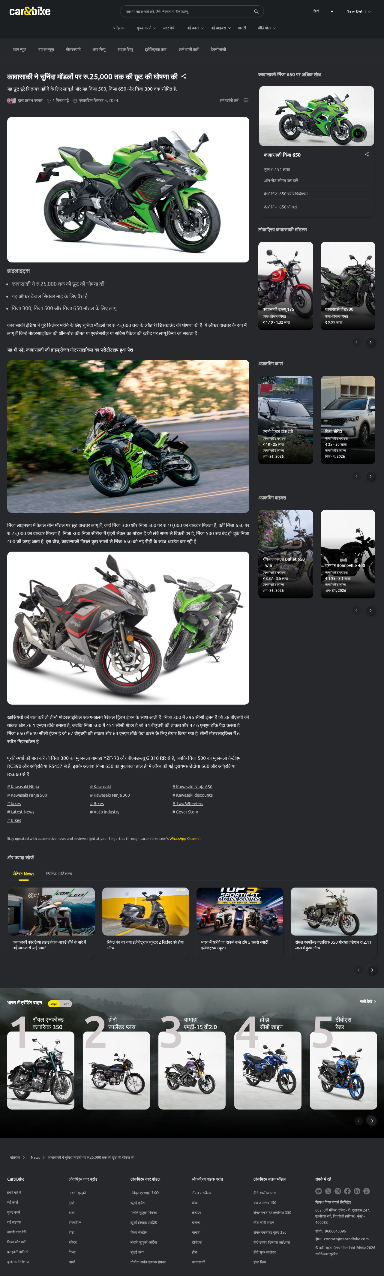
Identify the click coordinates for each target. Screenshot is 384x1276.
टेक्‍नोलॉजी (218, 49)
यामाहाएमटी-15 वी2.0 (200, 1023)
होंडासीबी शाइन (271, 1023)
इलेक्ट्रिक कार (155, 49)
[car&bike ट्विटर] (328, 1191)
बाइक (54, 1004)
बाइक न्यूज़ (46, 49)
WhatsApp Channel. (185, 838)
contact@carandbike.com (346, 1238)
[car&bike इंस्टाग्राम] (337, 1191)
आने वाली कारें (188, 49)
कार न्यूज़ (19, 49)
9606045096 (335, 1231)
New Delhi (356, 11)
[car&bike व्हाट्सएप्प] (366, 1191)
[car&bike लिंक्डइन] (357, 1191)
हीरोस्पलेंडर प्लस (121, 1023)
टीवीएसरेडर (343, 1023)
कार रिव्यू (99, 49)
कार (66, 1004)
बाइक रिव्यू (125, 49)
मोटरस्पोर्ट (73, 49)
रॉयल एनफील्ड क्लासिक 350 (48, 1023)
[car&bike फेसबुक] (347, 1191)
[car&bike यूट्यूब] (318, 1191)
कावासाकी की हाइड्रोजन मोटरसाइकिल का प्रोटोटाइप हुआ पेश (79, 349)
